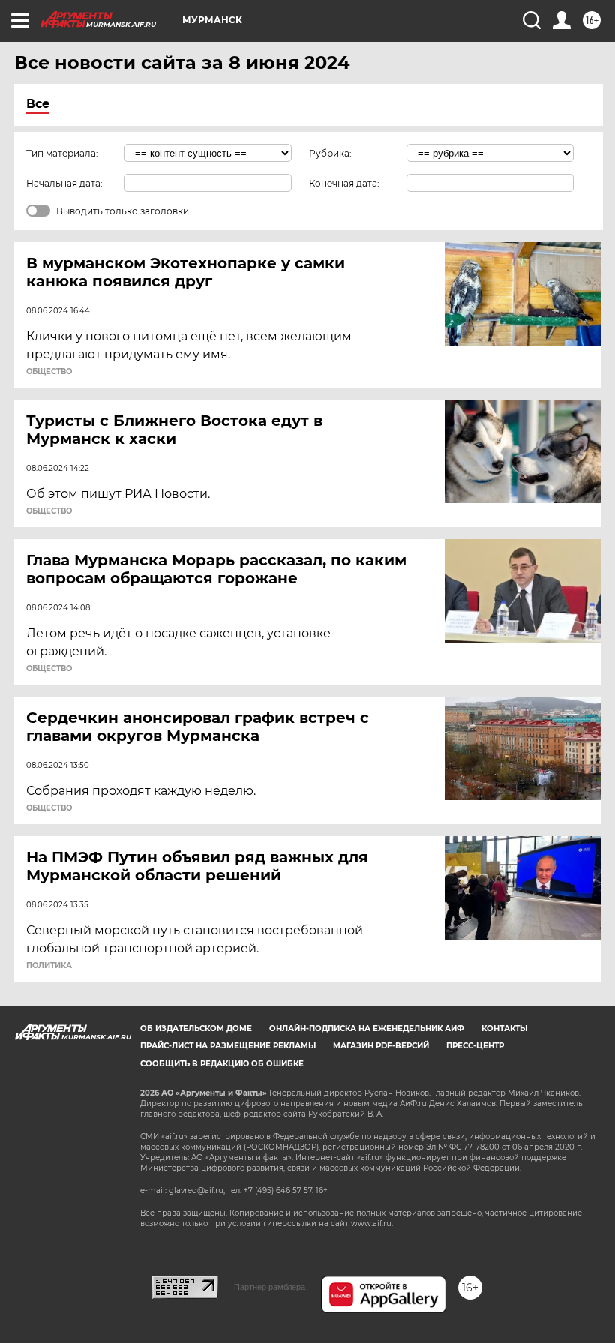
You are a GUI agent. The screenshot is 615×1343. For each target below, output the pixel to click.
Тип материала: (62, 153)
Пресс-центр (475, 1046)
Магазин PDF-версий (381, 1046)
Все (38, 104)
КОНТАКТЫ (504, 1028)
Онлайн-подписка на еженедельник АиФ (366, 1028)
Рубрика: (330, 153)
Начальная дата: (64, 183)
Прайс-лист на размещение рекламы (228, 1046)
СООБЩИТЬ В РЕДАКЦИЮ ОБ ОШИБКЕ (222, 1064)
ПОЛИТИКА (49, 966)
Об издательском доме (196, 1028)
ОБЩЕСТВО (49, 372)
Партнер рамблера (269, 1286)
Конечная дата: (344, 183)
